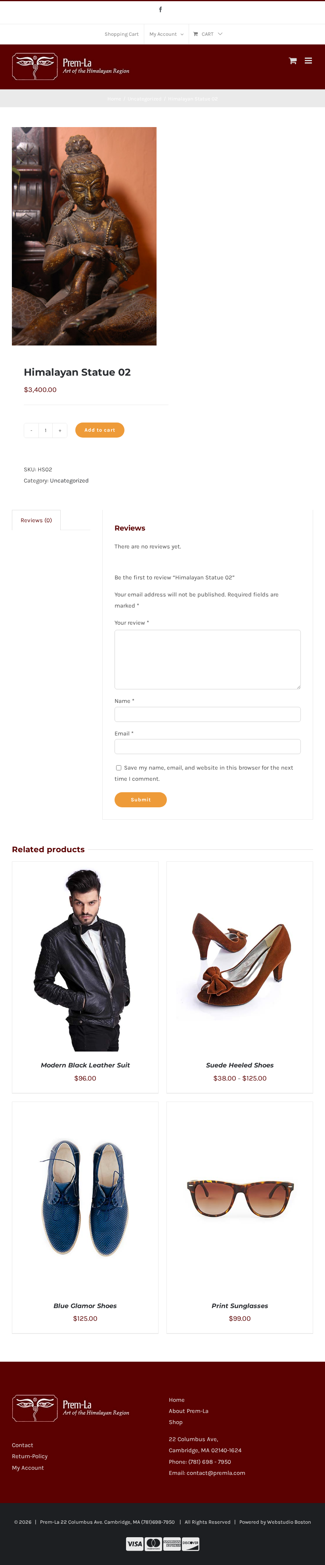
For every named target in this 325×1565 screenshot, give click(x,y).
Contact (22, 1445)
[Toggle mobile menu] (309, 60)
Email (124, 733)
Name (124, 700)
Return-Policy (30, 1456)
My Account (28, 1467)
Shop (176, 1422)
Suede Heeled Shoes (240, 1065)
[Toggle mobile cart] (293, 60)
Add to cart (99, 430)
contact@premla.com (216, 1472)
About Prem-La (188, 1410)
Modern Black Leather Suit (85, 1065)
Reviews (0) (36, 520)
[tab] (36, 520)
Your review (132, 622)
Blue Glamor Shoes (85, 1306)
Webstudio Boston (289, 1522)
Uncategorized (69, 480)
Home (177, 1399)
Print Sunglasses (240, 1306)
